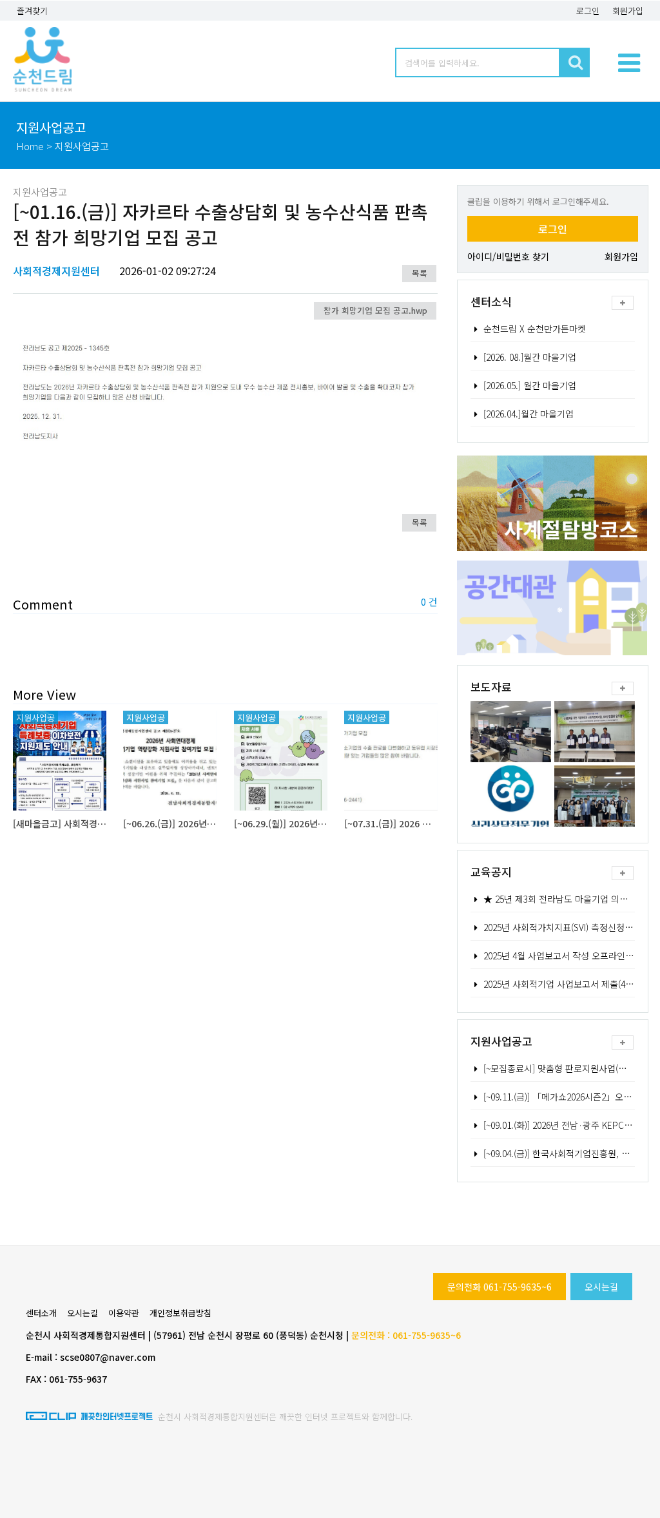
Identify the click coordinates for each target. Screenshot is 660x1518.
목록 (419, 273)
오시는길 (601, 1286)
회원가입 (627, 11)
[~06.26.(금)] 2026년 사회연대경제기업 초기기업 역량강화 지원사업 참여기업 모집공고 (170, 823)
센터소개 (41, 1313)
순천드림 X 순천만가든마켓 (534, 328)
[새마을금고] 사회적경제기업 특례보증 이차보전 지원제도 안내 (59, 823)
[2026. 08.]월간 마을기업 (529, 357)
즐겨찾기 (32, 11)
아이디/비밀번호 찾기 (508, 256)
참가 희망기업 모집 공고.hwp (375, 310)
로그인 (587, 11)
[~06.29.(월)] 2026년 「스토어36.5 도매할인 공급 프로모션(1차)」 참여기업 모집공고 (280, 823)
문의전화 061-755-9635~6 (499, 1286)
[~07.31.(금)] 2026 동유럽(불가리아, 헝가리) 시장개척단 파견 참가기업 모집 (391, 823)
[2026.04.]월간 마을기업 (528, 413)
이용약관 (123, 1313)
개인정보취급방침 (180, 1313)
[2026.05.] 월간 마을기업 (529, 385)
